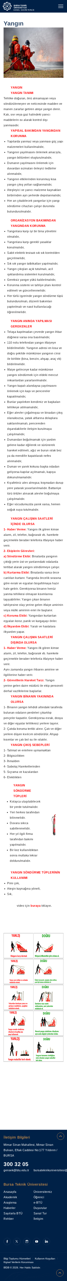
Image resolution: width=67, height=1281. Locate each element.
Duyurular (40, 1208)
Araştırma (10, 1202)
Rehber (9, 1218)
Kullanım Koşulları (45, 1258)
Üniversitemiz (43, 1191)
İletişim (38, 1218)
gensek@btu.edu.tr (16, 1170)
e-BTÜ (38, 1202)
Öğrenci (39, 1197)
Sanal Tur (40, 1213)
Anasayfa (10, 1191)
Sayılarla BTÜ (13, 1213)
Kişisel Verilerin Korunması (19, 1262)
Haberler (9, 1208)
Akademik (10, 1197)
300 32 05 (16, 1164)
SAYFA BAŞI (60, 1136)
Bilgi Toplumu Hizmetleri (17, 1258)
